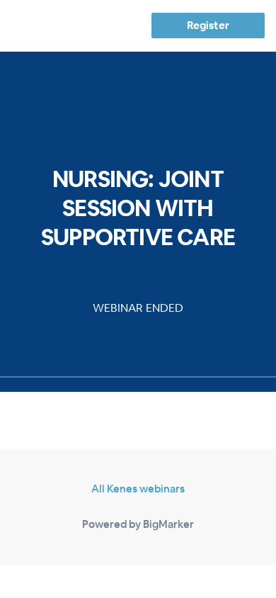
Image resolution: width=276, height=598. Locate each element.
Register (208, 25)
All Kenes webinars (138, 488)
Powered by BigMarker (138, 524)
